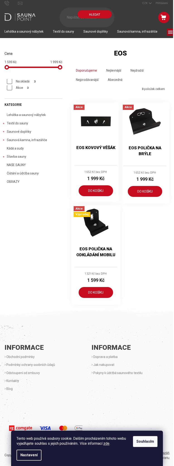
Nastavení (29, 455)
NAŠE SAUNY (16, 165)
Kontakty (12, 381)
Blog (9, 389)
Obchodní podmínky (20, 357)
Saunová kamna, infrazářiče (27, 140)
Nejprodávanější (87, 80)
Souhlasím (145, 441)
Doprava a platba (105, 357)
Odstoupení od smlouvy (23, 373)
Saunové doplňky (19, 131)
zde (106, 443)
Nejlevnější (113, 70)
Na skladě (26, 81)
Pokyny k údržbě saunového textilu (118, 373)
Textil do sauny (17, 123)
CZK (145, 3)
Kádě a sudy (15, 148)
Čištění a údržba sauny (23, 173)
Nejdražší (137, 70)
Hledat (94, 14)
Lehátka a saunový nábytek (26, 115)
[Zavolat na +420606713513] (11, 3)
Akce (22, 87)
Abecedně (115, 80)
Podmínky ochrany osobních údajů (30, 365)
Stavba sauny (16, 156)
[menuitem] (24, 31)
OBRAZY (13, 182)
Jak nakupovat (103, 365)
